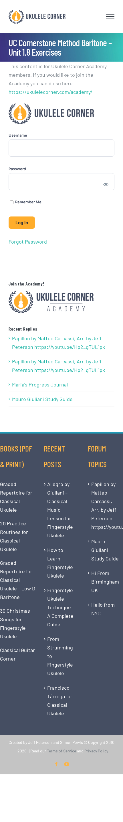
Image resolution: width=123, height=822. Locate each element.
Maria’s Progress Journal (40, 384)
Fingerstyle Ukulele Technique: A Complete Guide (60, 607)
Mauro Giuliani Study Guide (42, 399)
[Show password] (106, 184)
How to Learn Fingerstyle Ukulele (60, 563)
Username (18, 135)
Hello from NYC (103, 609)
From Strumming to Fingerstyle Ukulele (60, 656)
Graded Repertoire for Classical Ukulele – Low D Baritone (17, 580)
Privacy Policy (96, 750)
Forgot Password (28, 241)
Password (17, 169)
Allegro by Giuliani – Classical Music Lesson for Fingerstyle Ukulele (60, 509)
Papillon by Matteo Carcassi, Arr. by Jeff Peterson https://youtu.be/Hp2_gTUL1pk (58, 342)
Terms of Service (61, 750)
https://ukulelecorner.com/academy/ (50, 92)
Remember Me (27, 202)
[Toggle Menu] (110, 16)
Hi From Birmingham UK (105, 581)
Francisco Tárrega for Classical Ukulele (59, 700)
